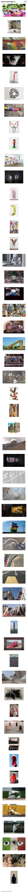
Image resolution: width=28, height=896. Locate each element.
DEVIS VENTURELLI (8, 2)
